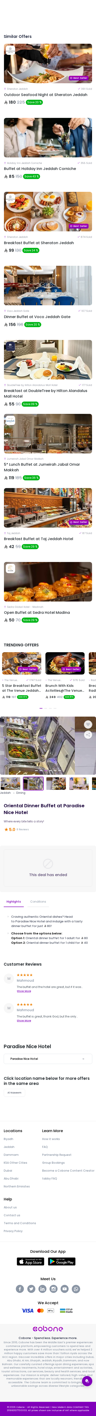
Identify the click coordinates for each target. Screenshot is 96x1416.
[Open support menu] (87, 1381)
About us (10, 1207)
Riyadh (8, 1139)
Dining (20, 793)
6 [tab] (59, 770)
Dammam (11, 1155)
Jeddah (5, 793)
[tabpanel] (21, 681)
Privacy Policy (13, 1231)
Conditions (38, 902)
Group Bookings (53, 1163)
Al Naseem (14, 1092)
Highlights (14, 902)
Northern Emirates (17, 1186)
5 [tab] (55, 770)
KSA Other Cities (15, 1163)
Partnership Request (57, 1155)
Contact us (12, 1215)
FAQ (45, 1147)
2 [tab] (45, 708)
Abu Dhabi (11, 1178)
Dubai (8, 1171)
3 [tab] (50, 708)
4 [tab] (55, 708)
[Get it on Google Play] (62, 1261)
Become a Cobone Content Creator (68, 1171)
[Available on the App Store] (30, 1261)
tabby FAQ (49, 1178)
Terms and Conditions (20, 1223)
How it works (51, 1139)
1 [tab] (41, 708)
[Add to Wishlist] (88, 724)
